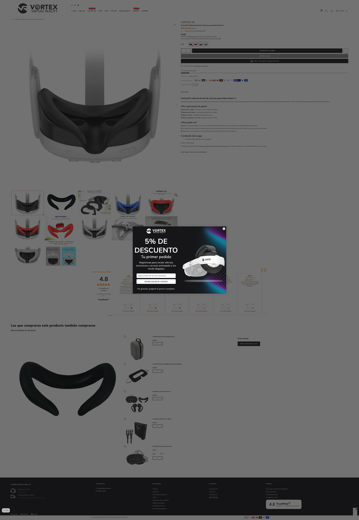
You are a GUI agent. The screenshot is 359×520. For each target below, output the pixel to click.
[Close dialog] (224, 229)
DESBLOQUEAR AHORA (156, 281)
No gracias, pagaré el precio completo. (156, 289)
